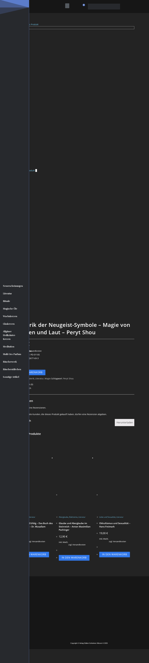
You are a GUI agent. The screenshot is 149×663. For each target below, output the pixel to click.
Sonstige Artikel (11, 377)
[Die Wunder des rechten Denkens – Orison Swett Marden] (76, 97)
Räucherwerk (10, 362)
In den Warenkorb (30, 372)
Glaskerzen (9, 324)
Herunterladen (125, 422)
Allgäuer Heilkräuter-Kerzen (9, 335)
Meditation (8, 346)
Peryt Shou (68, 378)
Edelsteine (73, 517)
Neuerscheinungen (13, 286)
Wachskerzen (10, 316)
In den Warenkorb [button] (33, 554)
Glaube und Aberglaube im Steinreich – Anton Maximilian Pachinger (75, 526)
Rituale (6, 301)
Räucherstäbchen (12, 369)
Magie (48, 378)
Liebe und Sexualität (107, 517)
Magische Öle (10, 308)
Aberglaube (63, 517)
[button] (67, 5)
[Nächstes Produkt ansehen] (36, 170)
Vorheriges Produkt (29, 24)
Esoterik (30, 378)
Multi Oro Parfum (12, 354)
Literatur (7, 293)
